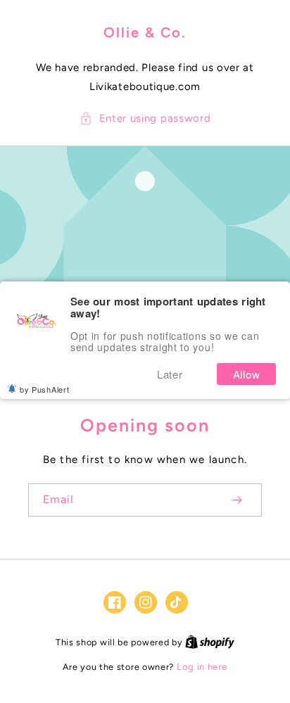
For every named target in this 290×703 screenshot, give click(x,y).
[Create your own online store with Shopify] (209, 642)
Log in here (202, 666)
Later (170, 374)
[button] (145, 118)
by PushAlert (44, 389)
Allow (246, 374)
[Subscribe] (236, 500)
